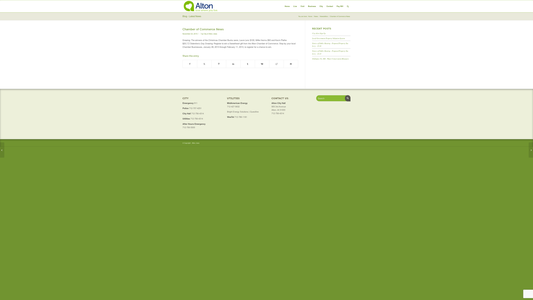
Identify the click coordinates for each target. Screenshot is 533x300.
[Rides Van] (2, 150)
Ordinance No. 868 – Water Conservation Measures (330, 59)
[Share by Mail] (291, 64)
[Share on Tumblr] (248, 64)
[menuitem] (287, 6)
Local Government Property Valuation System (328, 38)
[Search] (347, 6)
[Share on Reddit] (276, 64)
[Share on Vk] (262, 64)
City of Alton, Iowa (210, 33)
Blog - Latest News (192, 16)
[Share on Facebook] (190, 64)
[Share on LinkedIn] (233, 64)
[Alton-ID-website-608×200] (201, 6)
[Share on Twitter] (204, 64)
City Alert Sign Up (318, 33)
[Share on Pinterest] (219, 64)
